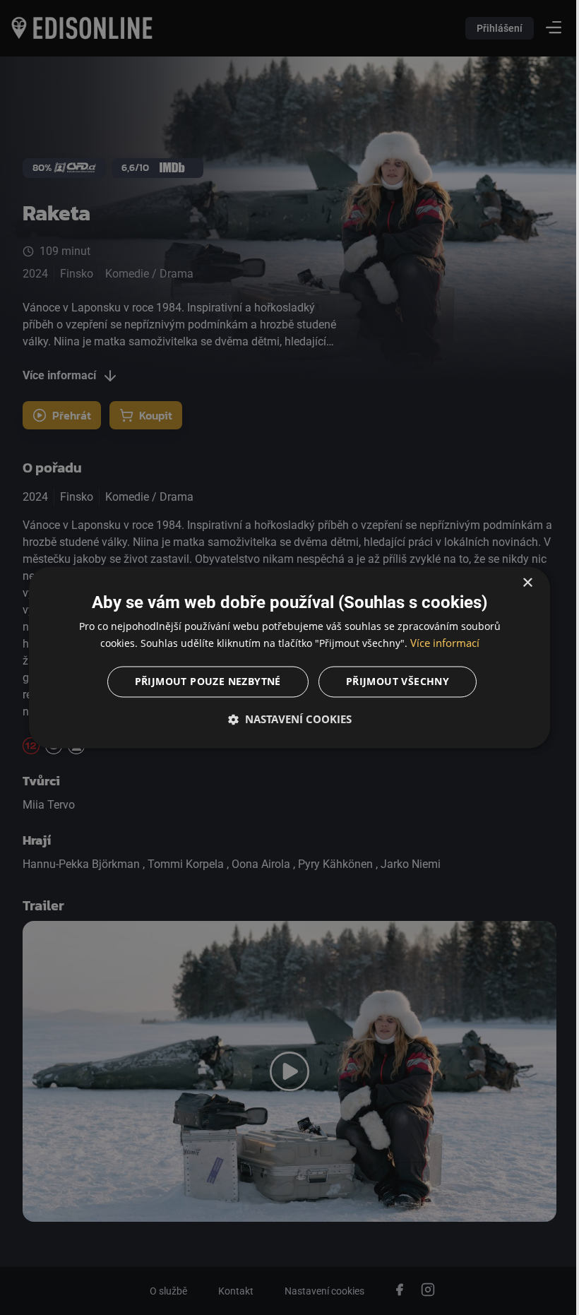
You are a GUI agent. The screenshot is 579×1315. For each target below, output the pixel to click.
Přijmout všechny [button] (391, 682)
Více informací (439, 643)
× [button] (517, 583)
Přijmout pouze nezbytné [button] (202, 682)
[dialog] (284, 657)
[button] (284, 719)
